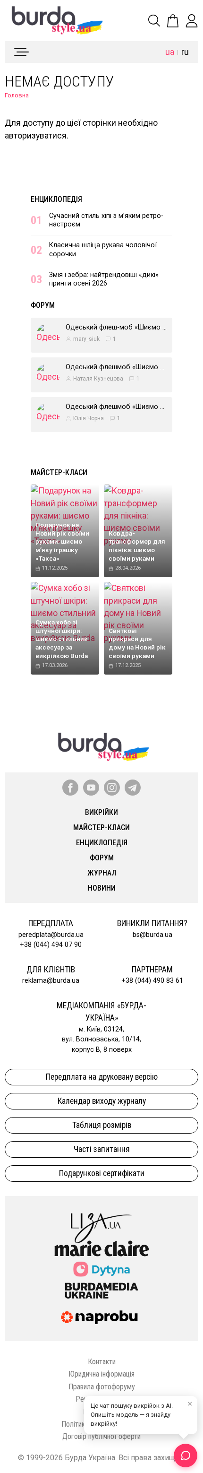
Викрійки (101, 812)
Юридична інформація (101, 1373)
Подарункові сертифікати (101, 1173)
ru (185, 52)
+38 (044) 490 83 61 (152, 981)
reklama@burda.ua (50, 981)
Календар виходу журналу (102, 1101)
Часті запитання (102, 1149)
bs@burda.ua (152, 935)
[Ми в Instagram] (112, 788)
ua (169, 52)
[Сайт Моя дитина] (101, 1269)
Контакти (102, 1361)
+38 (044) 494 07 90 (51, 945)
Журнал (101, 872)
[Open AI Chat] (185, 1455)
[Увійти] (191, 20)
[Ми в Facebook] (70, 788)
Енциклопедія (56, 199)
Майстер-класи (59, 472)
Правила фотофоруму (101, 1386)
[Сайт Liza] (101, 1220)
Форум (43, 305)
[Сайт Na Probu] (101, 1317)
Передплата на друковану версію (102, 1077)
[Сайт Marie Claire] (101, 1248)
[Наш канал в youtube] (91, 788)
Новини (102, 888)
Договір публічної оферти (101, 1436)
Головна (17, 95)
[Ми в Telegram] (133, 788)
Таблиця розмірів (101, 1125)
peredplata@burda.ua (51, 935)
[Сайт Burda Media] (101, 1290)
